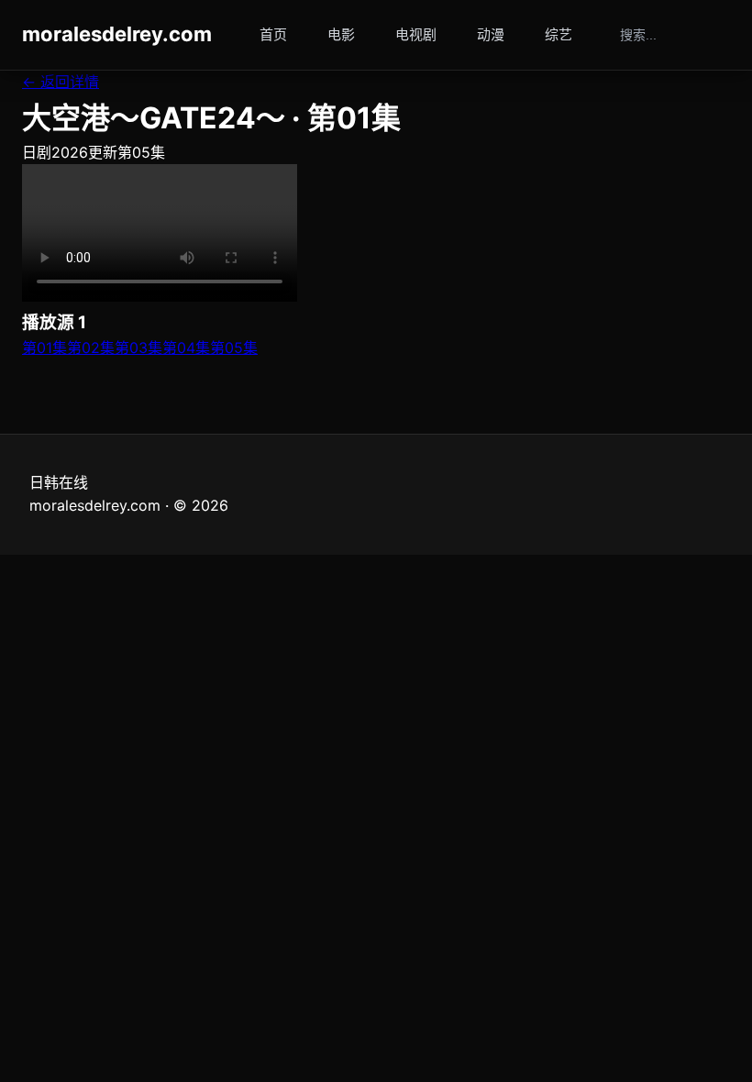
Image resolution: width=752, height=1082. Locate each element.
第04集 (186, 347)
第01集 (44, 347)
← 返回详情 (60, 81)
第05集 (234, 347)
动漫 (490, 34)
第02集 (91, 347)
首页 (273, 34)
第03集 (138, 347)
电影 (341, 34)
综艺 (558, 34)
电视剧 (416, 34)
